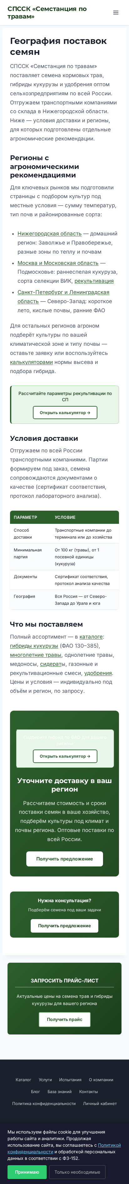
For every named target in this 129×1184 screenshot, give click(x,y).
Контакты (88, 1091)
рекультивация (94, 281)
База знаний (60, 1091)
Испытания (70, 1079)
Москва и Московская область (58, 263)
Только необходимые (77, 1172)
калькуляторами (31, 362)
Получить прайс (64, 1019)
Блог (35, 1091)
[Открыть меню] (115, 12)
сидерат (50, 664)
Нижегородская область (50, 233)
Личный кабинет (100, 1103)
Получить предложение (64, 859)
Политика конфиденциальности (44, 1103)
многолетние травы (35, 655)
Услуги (45, 1079)
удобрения (98, 673)
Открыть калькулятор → (65, 412)
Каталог (23, 1079)
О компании (101, 1079)
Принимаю (27, 1172)
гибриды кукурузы (34, 646)
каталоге (91, 637)
